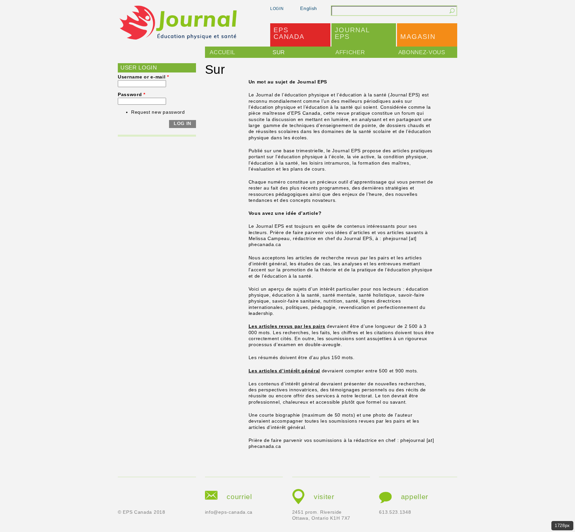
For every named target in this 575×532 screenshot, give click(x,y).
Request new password (158, 112)
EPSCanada (289, 33)
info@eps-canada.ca (229, 512)
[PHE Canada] (179, 23)
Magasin (418, 36)
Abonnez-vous (421, 52)
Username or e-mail (143, 76)
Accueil (222, 52)
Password (131, 94)
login (277, 8)
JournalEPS (352, 33)
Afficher (350, 52)
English (308, 8)
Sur (279, 52)
